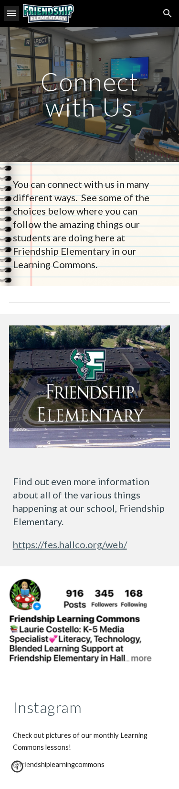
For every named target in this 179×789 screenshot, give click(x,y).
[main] (89, 94)
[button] (11, 13)
